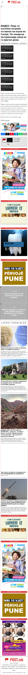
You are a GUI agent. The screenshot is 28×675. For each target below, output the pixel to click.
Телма (6, 100)
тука (19, 117)
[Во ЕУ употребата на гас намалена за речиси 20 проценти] (14, 294)
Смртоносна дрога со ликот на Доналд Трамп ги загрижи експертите (13, 348)
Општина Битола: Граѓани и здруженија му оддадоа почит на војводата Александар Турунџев (13, 383)
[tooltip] (3, 134)
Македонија (15, 43)
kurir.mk (7, 120)
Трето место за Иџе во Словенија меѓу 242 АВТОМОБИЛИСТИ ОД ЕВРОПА (13, 473)
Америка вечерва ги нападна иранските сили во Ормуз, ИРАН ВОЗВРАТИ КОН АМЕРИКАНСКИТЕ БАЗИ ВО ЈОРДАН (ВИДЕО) (13, 503)
